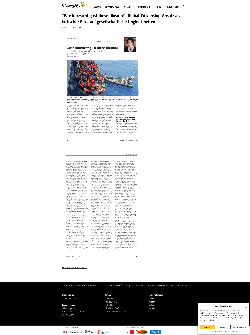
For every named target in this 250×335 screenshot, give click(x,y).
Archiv (64, 285)
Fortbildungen (143, 7)
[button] (246, 306)
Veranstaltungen (112, 7)
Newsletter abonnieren (178, 285)
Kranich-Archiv (74, 285)
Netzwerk (108, 285)
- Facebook (151, 298)
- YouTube (151, 304)
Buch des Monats (137, 285)
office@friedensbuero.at (117, 311)
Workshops (128, 7)
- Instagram (151, 301)
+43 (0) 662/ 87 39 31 (115, 308)
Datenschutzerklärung (216, 331)
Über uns (97, 7)
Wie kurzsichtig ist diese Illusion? (74, 268)
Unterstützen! (171, 7)
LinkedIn (152, 308)
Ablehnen (223, 327)
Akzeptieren (207, 327)
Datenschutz (153, 285)
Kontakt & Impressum (230, 331)
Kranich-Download (88, 285)
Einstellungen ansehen (239, 327)
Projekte (157, 7)
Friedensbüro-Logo (121, 285)
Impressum (163, 285)
